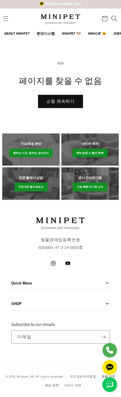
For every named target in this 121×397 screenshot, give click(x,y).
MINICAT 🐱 (97, 33)
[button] (104, 18)
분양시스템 (46, 33)
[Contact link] (109, 350)
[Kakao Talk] (109, 367)
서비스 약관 (72, 385)
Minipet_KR (25, 376)
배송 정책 (52, 385)
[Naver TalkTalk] (109, 384)
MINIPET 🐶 (71, 33)
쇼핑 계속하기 (60, 101)
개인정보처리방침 (83, 376)
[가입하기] (103, 337)
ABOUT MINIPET (16, 33)
